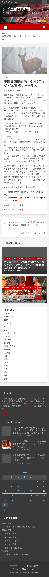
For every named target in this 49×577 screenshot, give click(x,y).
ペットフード (10, 333)
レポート (39, 258)
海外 (6, 356)
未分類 (7, 353)
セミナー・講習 (15, 210)
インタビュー (23, 287)
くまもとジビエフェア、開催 (29, 233)
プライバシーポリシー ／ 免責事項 (15, 415)
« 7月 (4, 511)
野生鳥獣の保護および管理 (16, 554)
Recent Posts (12, 243)
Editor (20, 90)
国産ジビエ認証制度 (13, 548)
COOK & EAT (9, 310)
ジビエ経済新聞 (16, 9)
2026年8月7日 (10, 270)
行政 (6, 77)
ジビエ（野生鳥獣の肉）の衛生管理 (20, 527)
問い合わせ (30, 406)
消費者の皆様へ (11, 540)
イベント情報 (10, 544)
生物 (6, 366)
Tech (6, 320)
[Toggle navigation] (5, 27)
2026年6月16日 (18, 463)
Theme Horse (28, 569)
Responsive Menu (44, 2)
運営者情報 (6, 413)
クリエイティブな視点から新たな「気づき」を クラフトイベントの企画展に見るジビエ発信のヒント (24, 264)
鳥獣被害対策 (10, 533)
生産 (6, 369)
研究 (6, 372)
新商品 (7, 349)
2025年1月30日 (10, 90)
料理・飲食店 (10, 346)
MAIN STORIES (19, 258)
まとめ (7, 336)
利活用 (7, 343)
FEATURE (8, 258)
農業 (6, 379)
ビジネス (33, 287)
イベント (31, 258)
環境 (6, 362)
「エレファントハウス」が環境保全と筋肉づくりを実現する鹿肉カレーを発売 (25, 223)
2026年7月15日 (10, 299)
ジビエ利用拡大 (11, 537)
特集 (40, 287)
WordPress (33, 572)
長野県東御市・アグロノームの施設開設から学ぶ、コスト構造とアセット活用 (29, 457)
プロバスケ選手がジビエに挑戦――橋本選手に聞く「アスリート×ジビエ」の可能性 (24, 293)
